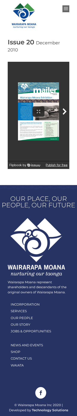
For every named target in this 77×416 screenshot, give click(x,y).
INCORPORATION (25, 304)
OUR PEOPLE (22, 318)
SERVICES (19, 311)
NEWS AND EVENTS (27, 345)
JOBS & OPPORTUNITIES (31, 331)
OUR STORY (20, 325)
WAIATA (17, 365)
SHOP (15, 352)
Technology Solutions (50, 410)
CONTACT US (21, 358)
